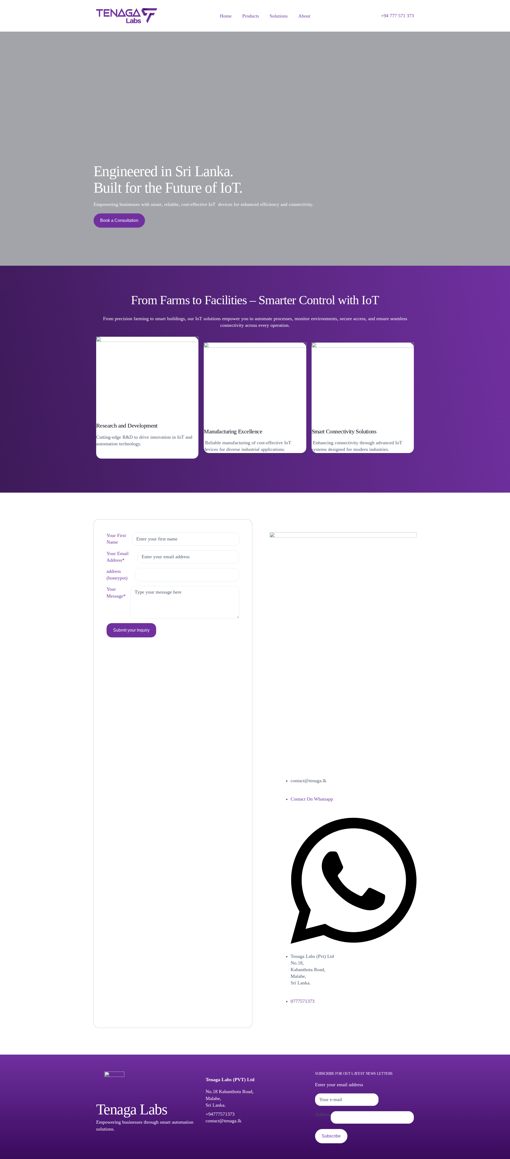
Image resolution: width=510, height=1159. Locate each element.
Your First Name (116, 539)
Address (323, 1114)
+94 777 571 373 (397, 15)
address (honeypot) (117, 575)
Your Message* (116, 592)
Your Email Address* (118, 557)
